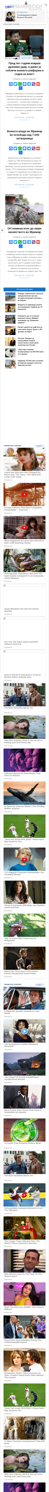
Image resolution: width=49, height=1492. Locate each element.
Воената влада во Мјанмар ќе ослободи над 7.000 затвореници (24, 135)
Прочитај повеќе (24, 117)
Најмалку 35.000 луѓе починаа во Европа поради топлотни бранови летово (30, 363)
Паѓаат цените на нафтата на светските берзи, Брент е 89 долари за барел (30, 329)
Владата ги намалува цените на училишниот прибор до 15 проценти (30, 307)
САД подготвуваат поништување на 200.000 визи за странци (31, 352)
